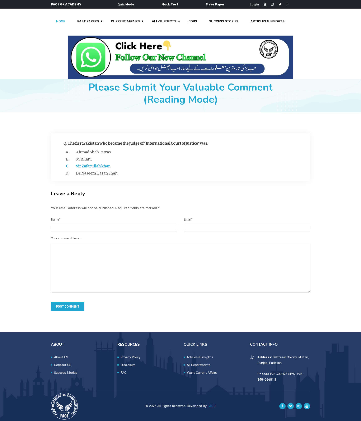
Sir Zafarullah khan (93, 165)
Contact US (62, 365)
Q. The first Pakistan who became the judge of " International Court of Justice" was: (136, 142)
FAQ (123, 373)
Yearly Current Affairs (202, 373)
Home (60, 21)
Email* (188, 219)
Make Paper (215, 4)
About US (61, 357)
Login (254, 4)
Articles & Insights (267, 21)
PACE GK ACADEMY (66, 4)
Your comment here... (66, 238)
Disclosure (128, 365)
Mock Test (169, 4)
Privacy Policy (130, 357)
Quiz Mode (125, 4)
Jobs (192, 21)
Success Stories (223, 21)
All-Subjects (164, 21)
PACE (211, 406)
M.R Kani (84, 158)
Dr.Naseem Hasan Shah (97, 172)
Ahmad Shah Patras (93, 151)
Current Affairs (125, 21)
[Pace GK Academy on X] (290, 406)
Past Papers (88, 21)
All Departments (198, 365)
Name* (56, 219)
